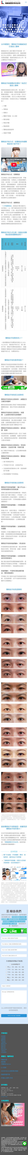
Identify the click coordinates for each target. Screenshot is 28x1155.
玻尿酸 (3, 1062)
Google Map (4, 1096)
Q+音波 (3, 1067)
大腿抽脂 (3, 1042)
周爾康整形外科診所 (11, 842)
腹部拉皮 (3, 1040)
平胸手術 (3, 1050)
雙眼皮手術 (4, 1043)
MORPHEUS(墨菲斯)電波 (9, 1071)
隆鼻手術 (3, 1046)
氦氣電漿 (3, 1036)
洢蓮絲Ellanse (6, 1064)
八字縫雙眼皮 (7, 206)
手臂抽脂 (3, 1037)
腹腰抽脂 (3, 1039)
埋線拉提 (4, 1059)
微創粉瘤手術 (5, 1074)
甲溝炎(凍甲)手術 (7, 1078)
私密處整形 (4, 1052)
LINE (24, 1143)
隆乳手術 (3, 1047)
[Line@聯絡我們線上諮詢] (14, 389)
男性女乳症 (4, 1049)
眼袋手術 (3, 1045)
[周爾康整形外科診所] (11, 2)
